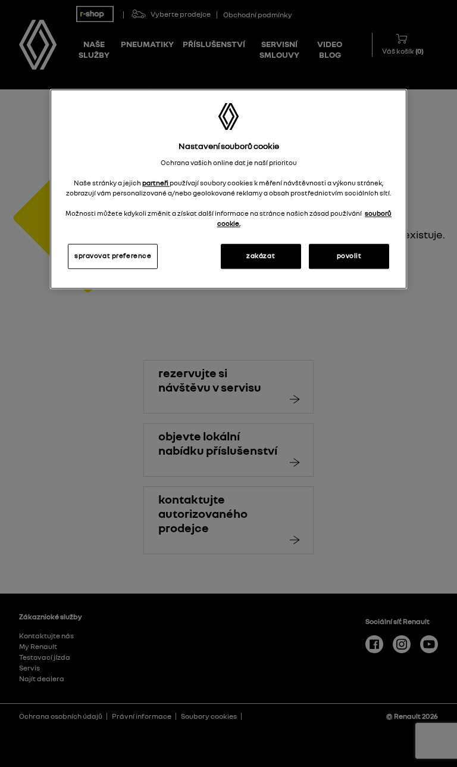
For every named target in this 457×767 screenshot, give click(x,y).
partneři (156, 183)
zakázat (260, 255)
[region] (228, 189)
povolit (349, 255)
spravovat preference (112, 255)
